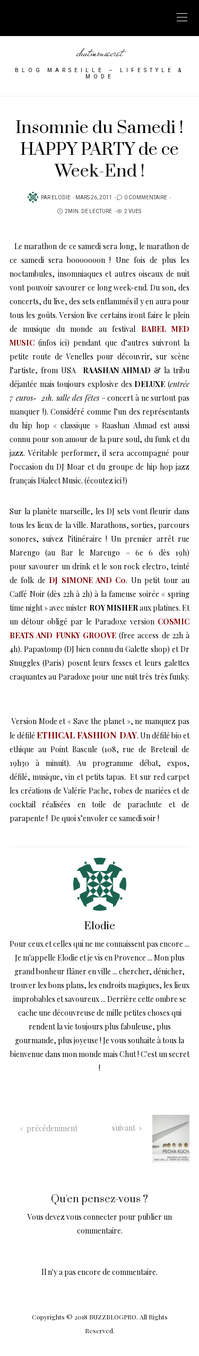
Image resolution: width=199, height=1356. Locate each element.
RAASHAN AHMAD (117, 370)
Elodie (61, 197)
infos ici (53, 343)
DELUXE (149, 384)
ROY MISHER (113, 608)
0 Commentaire (145, 197)
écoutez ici (104, 481)
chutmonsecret (99, 52)
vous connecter (91, 1217)
